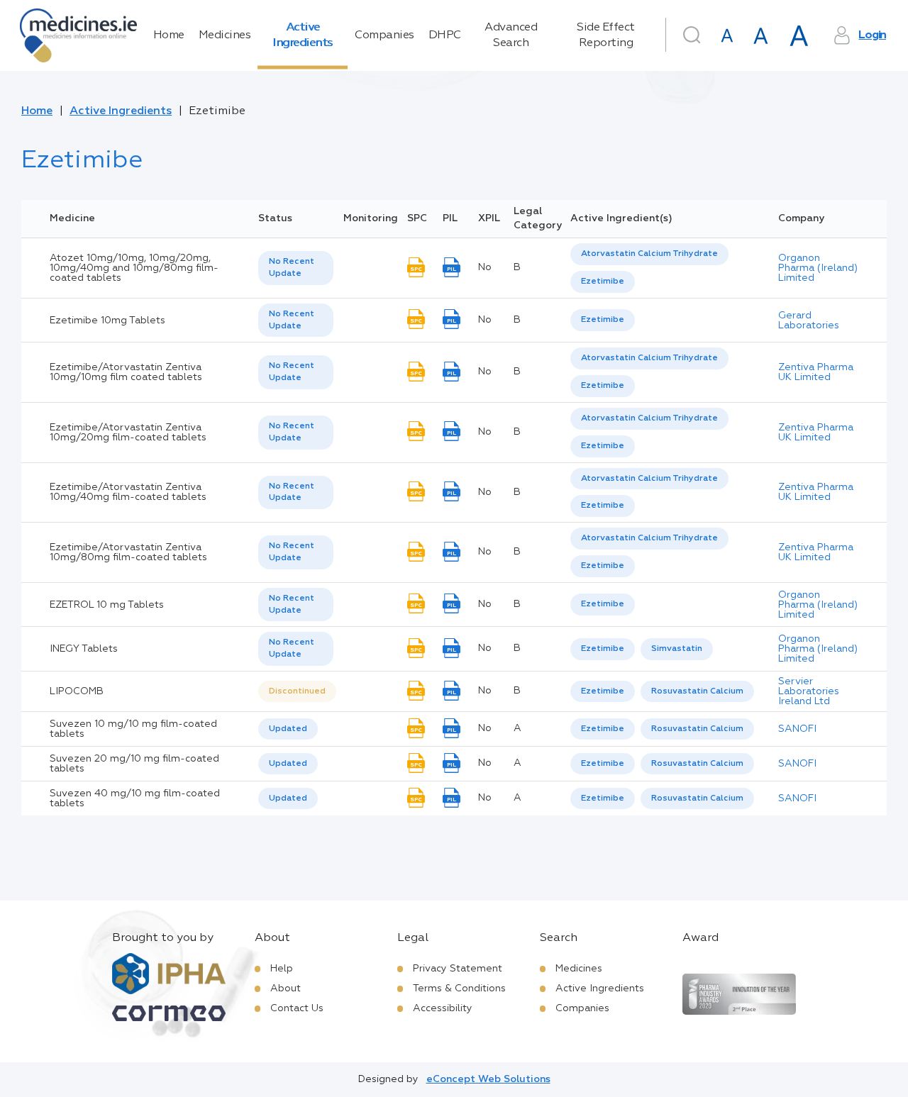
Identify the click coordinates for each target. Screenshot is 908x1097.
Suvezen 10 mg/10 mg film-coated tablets (133, 729)
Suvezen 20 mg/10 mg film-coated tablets (134, 764)
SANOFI (797, 729)
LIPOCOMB (77, 691)
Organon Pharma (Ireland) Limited (818, 268)
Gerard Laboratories (808, 320)
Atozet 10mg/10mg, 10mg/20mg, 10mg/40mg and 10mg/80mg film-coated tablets (134, 268)
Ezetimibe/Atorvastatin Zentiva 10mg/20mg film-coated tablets (128, 432)
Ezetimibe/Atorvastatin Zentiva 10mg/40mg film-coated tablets (128, 492)
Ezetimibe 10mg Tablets (107, 320)
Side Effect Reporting (606, 35)
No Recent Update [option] (291, 267)
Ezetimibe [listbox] (602, 281)
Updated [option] (288, 729)
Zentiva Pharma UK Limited (815, 372)
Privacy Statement (457, 969)
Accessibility (442, 1008)
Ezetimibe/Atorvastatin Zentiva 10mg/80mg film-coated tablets (128, 552)
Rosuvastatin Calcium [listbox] (697, 691)
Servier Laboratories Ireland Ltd (808, 691)
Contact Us (296, 1008)
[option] (649, 254)
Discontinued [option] (297, 691)
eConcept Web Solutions (488, 1079)
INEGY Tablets (84, 649)
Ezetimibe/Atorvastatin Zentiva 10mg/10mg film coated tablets (126, 372)
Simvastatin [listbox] (676, 649)
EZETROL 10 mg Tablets (107, 605)
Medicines (225, 35)
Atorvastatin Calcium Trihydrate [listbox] (649, 254)
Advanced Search (511, 35)
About (285, 988)
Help (281, 969)
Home (168, 35)
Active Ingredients (302, 35)
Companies (384, 35)
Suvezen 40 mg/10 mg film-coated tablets (135, 798)
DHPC (444, 35)
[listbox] (295, 268)
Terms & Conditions (459, 988)
